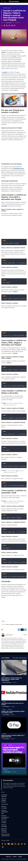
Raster (20, 624)
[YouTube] (8, 844)
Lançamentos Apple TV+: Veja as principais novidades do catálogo (13, 749)
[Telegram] (22, 844)
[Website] (23, 635)
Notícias (10, 745)
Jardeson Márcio (9, 22)
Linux (14, 56)
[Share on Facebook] (4, 25)
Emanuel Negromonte (7, 682)
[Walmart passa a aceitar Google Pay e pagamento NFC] (14, 725)
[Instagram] (26, 635)
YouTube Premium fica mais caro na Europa (12, 703)
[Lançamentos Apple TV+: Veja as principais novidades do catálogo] (14, 760)
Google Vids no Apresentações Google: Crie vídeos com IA (13, 711)
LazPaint (4, 72)
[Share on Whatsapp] (9, 25)
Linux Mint (4, 206)
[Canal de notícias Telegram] (2, 847)
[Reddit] (18, 844)
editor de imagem (10, 624)
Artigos (4, 701)
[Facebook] (24, 635)
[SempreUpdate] (14, 1)
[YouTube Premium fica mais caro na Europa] (14, 692)
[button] (2, 1)
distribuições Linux (18, 168)
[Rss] (25, 844)
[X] (5, 844)
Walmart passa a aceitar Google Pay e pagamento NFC (12, 735)
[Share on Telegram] (12, 25)
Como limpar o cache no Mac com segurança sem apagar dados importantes (11, 679)
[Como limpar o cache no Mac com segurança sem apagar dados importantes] (14, 667)
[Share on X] (7, 25)
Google (4, 709)
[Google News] (12, 844)
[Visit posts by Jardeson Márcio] (3, 635)
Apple (5, 745)
